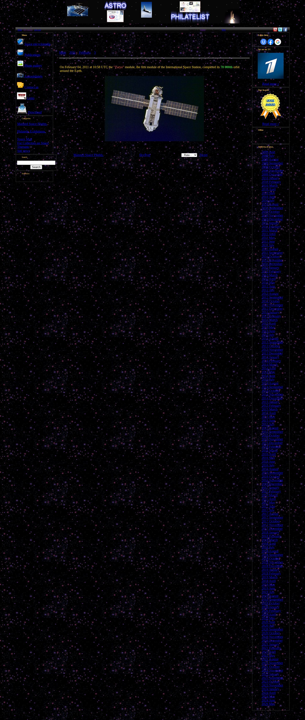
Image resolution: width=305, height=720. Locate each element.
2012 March (270, 275)
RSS (224, 30)
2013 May (268, 327)
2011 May (268, 238)
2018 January (270, 532)
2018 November (272, 562)
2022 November (272, 670)
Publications (32, 55)
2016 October (271, 476)
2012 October (271, 301)
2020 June (268, 622)
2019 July (268, 592)
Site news (23, 150)
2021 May (268, 655)
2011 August (270, 249)
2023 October (271, 681)
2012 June (268, 286)
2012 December (272, 308)
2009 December (272, 174)
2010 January (270, 178)
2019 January (270, 569)
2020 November (272, 637)
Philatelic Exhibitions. (31, 131)
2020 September (272, 629)
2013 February (271, 316)
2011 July (268, 245)
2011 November (272, 260)
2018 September (272, 555)
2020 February (271, 610)
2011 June (268, 241)
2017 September (272, 517)
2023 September (272, 678)
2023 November (272, 685)
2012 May (268, 282)
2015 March (270, 409)
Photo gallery (33, 65)
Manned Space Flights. (32, 124)
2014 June (268, 376)
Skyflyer (144, 155)
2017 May (268, 502)
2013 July (268, 334)
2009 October (271, 167)
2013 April (269, 323)
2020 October (271, 633)
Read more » (270, 84)
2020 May (268, 618)
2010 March (270, 185)
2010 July (268, 200)
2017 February (271, 491)
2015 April (269, 413)
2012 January (270, 267)
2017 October (271, 521)
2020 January (270, 607)
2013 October (271, 346)
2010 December (272, 219)
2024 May (268, 696)
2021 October (271, 666)
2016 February (271, 446)
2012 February (271, 271)
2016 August (270, 469)
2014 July (268, 379)
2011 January (270, 223)
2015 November (272, 439)
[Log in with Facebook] (270, 42)
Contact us (31, 87)
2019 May (268, 584)
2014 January (270, 357)
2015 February (271, 405)
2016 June (268, 461)
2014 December (272, 398)
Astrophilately (33, 76)
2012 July (268, 290)
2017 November (272, 525)
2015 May (268, 417)
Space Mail (24, 139)
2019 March (270, 577)
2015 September (272, 431)
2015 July (268, 424)
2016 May (268, 458)
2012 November (272, 305)
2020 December (272, 640)
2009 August (270, 159)
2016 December (272, 484)
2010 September (272, 208)
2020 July (268, 625)
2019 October (271, 603)
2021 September (272, 663)
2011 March (269, 230)
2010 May (268, 193)
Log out (37, 30)
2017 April (269, 499)
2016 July (268, 465)
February (85, 52)
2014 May (268, 372)
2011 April (269, 234)
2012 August (270, 293)
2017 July (268, 510)
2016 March (270, 450)
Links (30, 98)
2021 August (270, 659)
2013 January (270, 312)
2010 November (272, 215)
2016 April (269, 454)
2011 (72, 52)
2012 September (272, 297)
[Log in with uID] (263, 42)
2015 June (268, 420)
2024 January (270, 689)
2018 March (270, 540)
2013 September (272, 342)
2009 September (272, 163)
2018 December (272, 566)
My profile (28, 30)
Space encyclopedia (37, 44)
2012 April (269, 279)
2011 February (271, 226)
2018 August (270, 551)
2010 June (268, 196)
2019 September (272, 599)
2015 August (270, 428)
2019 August (270, 596)
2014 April (269, 368)
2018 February (271, 536)
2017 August (270, 513)
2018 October (271, 558)
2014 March (270, 364)
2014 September (272, 387)
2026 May (268, 704)
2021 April (269, 651)
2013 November (272, 349)
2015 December (272, 443)
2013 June (268, 331)
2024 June (268, 700)
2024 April (269, 693)
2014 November (272, 394)
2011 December (272, 264)
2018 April (269, 543)
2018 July (268, 547)
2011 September (272, 252)
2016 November (272, 480)
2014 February (271, 361)
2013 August (270, 338)
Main (20, 30)
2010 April (269, 189)
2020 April (269, 614)
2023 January (270, 674)
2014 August (270, 383)
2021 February (271, 648)
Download (35, 112)
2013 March (270, 320)
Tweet (203, 155)
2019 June (268, 588)
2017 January (270, 487)
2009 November (272, 170)
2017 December (272, 528)
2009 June (268, 152)
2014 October (271, 390)
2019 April (269, 581)
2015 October (271, 435)
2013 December (272, 353)
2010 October (271, 211)
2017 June (268, 506)
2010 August (270, 204)
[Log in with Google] (277, 42)
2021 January (270, 644)
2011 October (270, 256)
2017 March (270, 495)
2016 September (272, 472)
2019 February (271, 573)
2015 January (270, 402)
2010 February (271, 182)
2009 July (268, 155)
